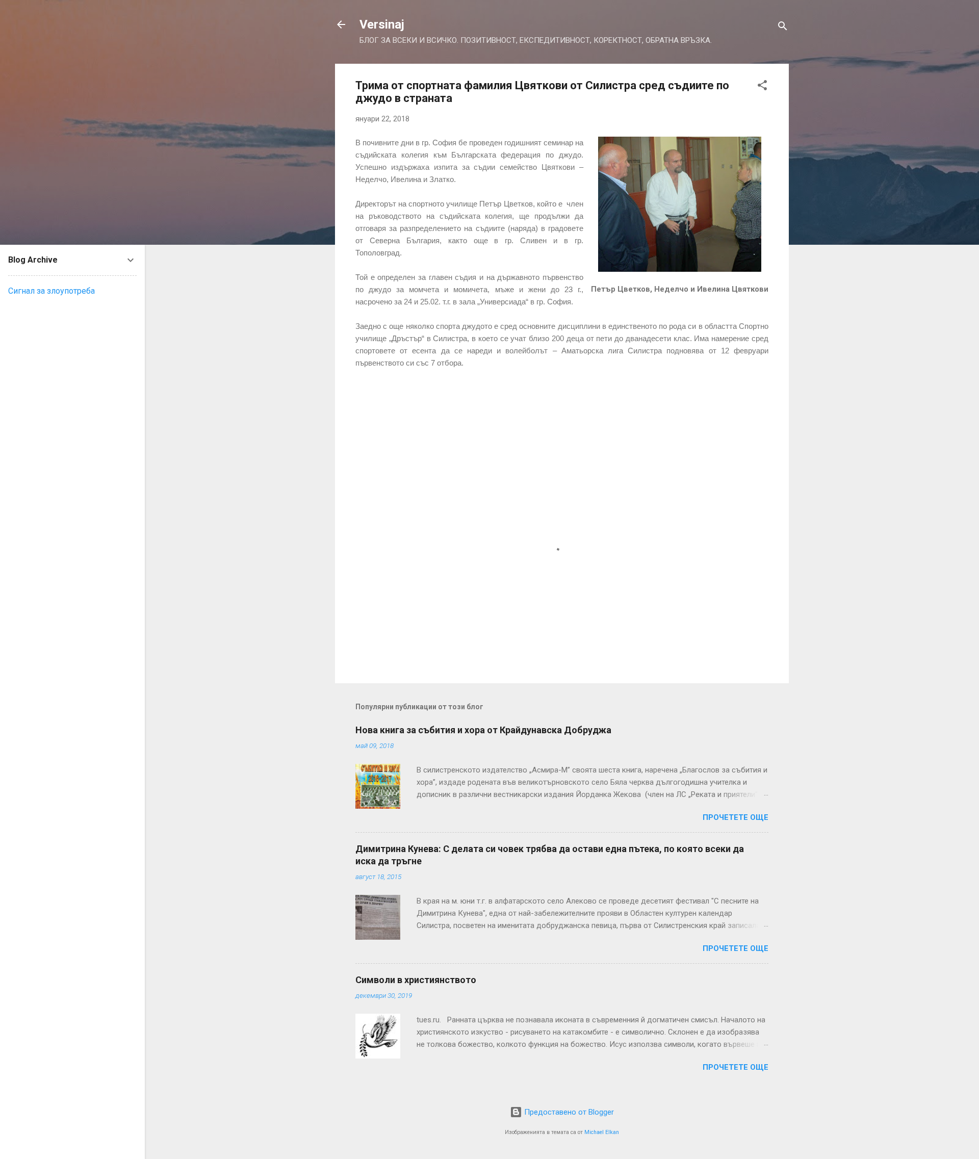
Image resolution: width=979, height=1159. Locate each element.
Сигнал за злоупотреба (51, 291)
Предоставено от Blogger (568, 1112)
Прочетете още (735, 817)
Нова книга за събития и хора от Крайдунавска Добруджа (483, 730)
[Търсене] (783, 27)
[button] (762, 87)
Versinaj (381, 24)
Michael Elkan (601, 1132)
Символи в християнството (415, 979)
